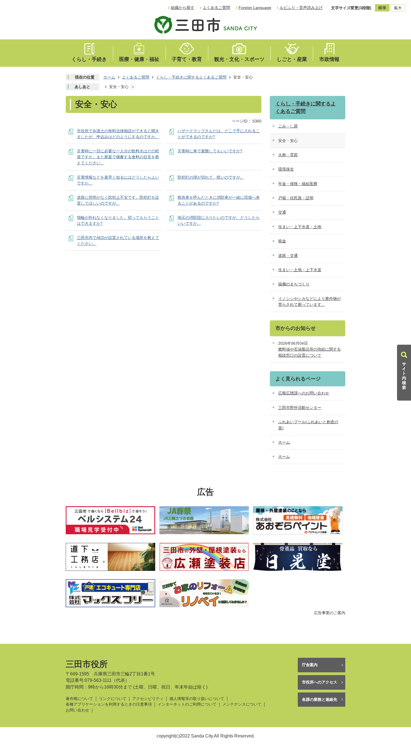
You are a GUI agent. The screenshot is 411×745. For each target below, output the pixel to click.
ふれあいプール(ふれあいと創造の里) (308, 425)
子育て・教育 (187, 59)
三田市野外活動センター (299, 407)
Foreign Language (254, 7)
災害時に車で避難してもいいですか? (210, 151)
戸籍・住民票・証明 (295, 198)
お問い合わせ (77, 710)
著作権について (79, 699)
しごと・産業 (292, 59)
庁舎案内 (310, 665)
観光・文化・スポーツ (239, 59)
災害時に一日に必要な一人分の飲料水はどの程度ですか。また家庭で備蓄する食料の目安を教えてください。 (118, 157)
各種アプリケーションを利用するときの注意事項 (109, 704)
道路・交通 (288, 255)
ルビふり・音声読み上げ (301, 7)
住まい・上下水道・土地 (299, 226)
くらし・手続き (89, 59)
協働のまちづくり (294, 284)
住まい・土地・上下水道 (299, 270)
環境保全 (286, 169)
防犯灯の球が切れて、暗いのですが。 (211, 177)
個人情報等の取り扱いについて (196, 699)
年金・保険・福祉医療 (297, 183)
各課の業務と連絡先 (319, 699)
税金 (282, 241)
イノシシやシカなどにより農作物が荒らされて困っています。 (309, 301)
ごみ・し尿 (288, 126)
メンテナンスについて (241, 704)
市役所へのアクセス (319, 682)
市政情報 (329, 59)
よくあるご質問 (216, 7)
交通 (282, 212)
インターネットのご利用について (187, 704)
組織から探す (182, 7)
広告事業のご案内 (329, 613)
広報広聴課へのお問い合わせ (303, 393)
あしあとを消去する (133, 87)
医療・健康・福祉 (139, 59)
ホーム (109, 77)
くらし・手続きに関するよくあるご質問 (191, 77)
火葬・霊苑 (288, 155)
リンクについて (112, 699)
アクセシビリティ (148, 699)
